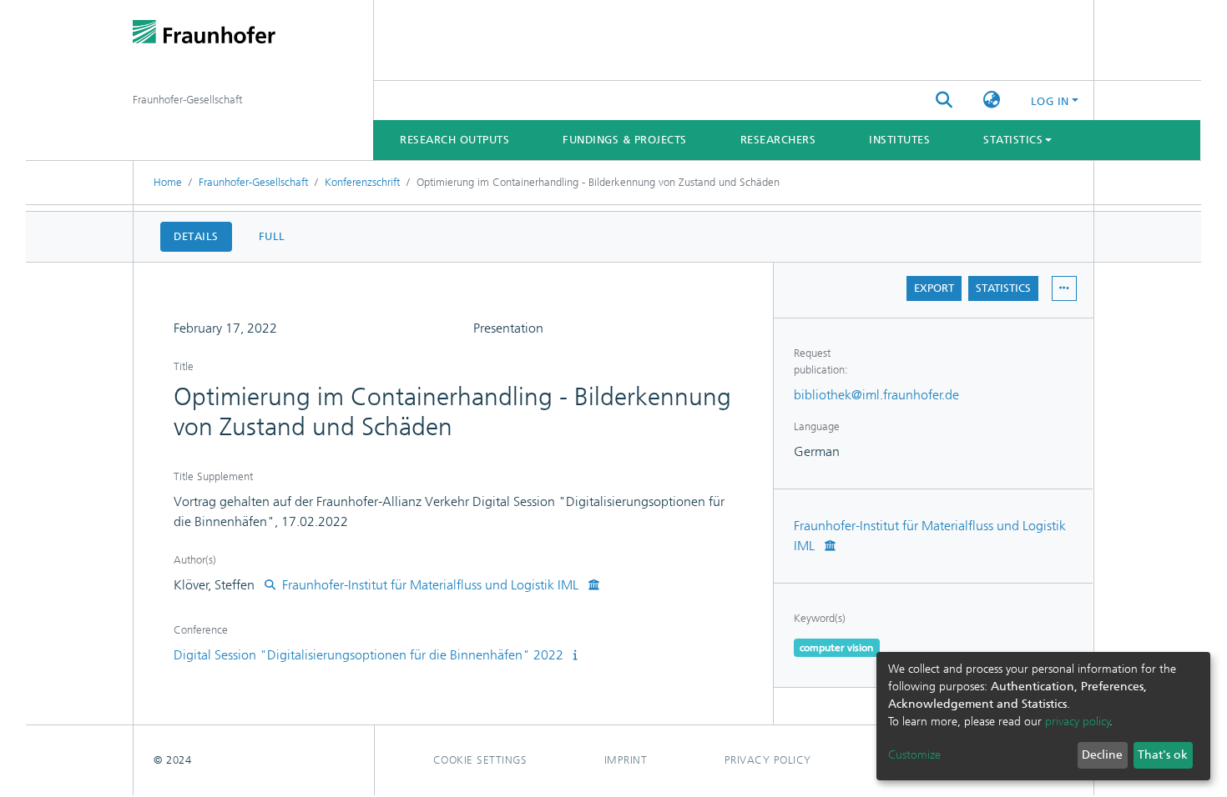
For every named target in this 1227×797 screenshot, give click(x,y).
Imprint (626, 760)
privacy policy (1077, 721)
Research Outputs (454, 139)
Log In (1050, 101)
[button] (992, 101)
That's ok (1163, 755)
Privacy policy (768, 760)
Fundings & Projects (625, 139)
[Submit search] (944, 101)
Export (934, 288)
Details (196, 236)
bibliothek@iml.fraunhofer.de (876, 395)
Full (272, 236)
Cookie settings (480, 760)
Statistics (1003, 288)
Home (168, 182)
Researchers (778, 139)
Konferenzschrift (362, 182)
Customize (914, 755)
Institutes (899, 139)
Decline (1102, 755)
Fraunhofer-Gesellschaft (253, 182)
